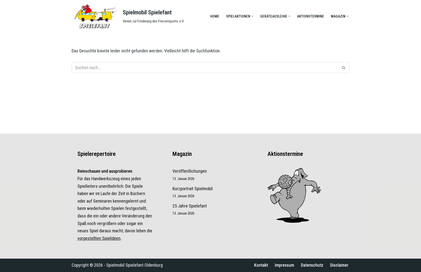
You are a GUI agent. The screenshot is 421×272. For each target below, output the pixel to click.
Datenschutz (312, 265)
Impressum (284, 265)
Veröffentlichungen (189, 171)
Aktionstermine (310, 16)
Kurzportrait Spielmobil (192, 188)
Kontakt (261, 265)
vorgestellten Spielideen (99, 238)
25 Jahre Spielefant (189, 205)
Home (214, 16)
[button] (252, 16)
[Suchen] (343, 67)
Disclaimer (339, 265)
